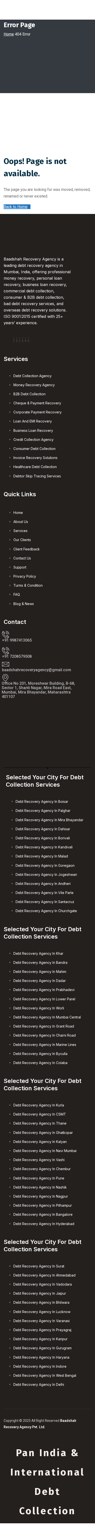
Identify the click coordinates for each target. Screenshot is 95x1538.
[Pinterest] (25, 339)
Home (9, 34)
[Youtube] (28, 339)
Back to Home (16, 206)
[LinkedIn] (22, 339)
